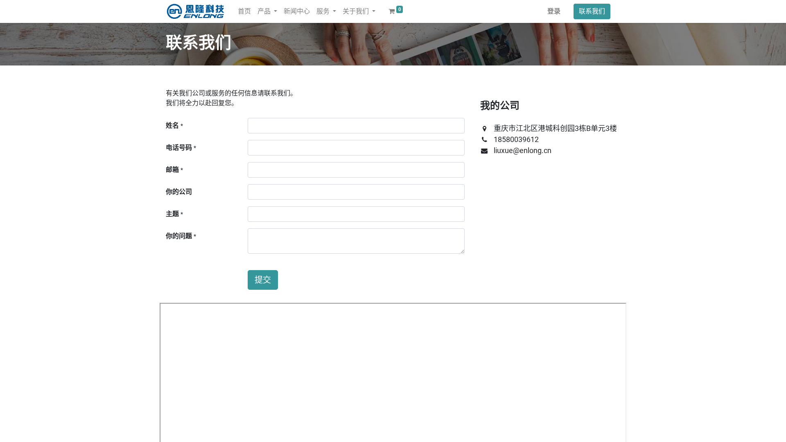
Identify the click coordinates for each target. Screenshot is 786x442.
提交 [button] (263, 279)
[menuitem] (244, 11)
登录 (553, 11)
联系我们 (592, 11)
